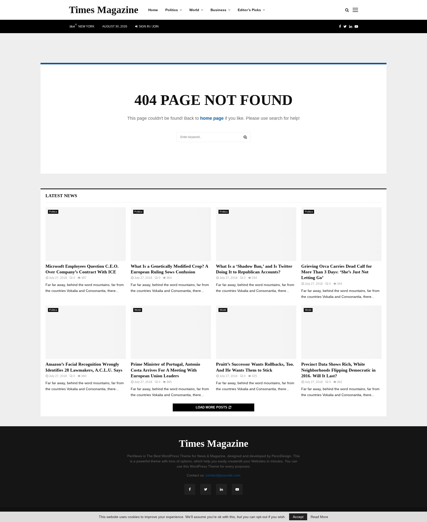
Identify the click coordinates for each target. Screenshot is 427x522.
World (194, 10)
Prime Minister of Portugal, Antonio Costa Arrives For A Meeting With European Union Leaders (165, 370)
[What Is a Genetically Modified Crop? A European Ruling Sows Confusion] (171, 234)
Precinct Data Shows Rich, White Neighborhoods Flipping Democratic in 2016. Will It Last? (338, 370)
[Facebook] (189, 489)
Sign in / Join (148, 26)
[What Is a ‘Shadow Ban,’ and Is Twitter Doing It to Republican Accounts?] (256, 234)
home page (212, 118)
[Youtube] (237, 489)
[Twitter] (205, 489)
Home (153, 10)
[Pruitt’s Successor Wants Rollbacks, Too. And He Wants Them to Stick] (256, 332)
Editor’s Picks (249, 10)
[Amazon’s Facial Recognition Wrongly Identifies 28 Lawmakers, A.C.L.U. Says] (85, 332)
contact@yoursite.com (223, 475)
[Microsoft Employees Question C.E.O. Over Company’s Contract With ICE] (85, 234)
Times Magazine (103, 9)
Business (218, 10)
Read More (319, 517)
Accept (298, 517)
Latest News (61, 195)
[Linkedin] (221, 489)
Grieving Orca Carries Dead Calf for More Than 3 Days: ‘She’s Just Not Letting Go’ (336, 272)
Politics (171, 10)
